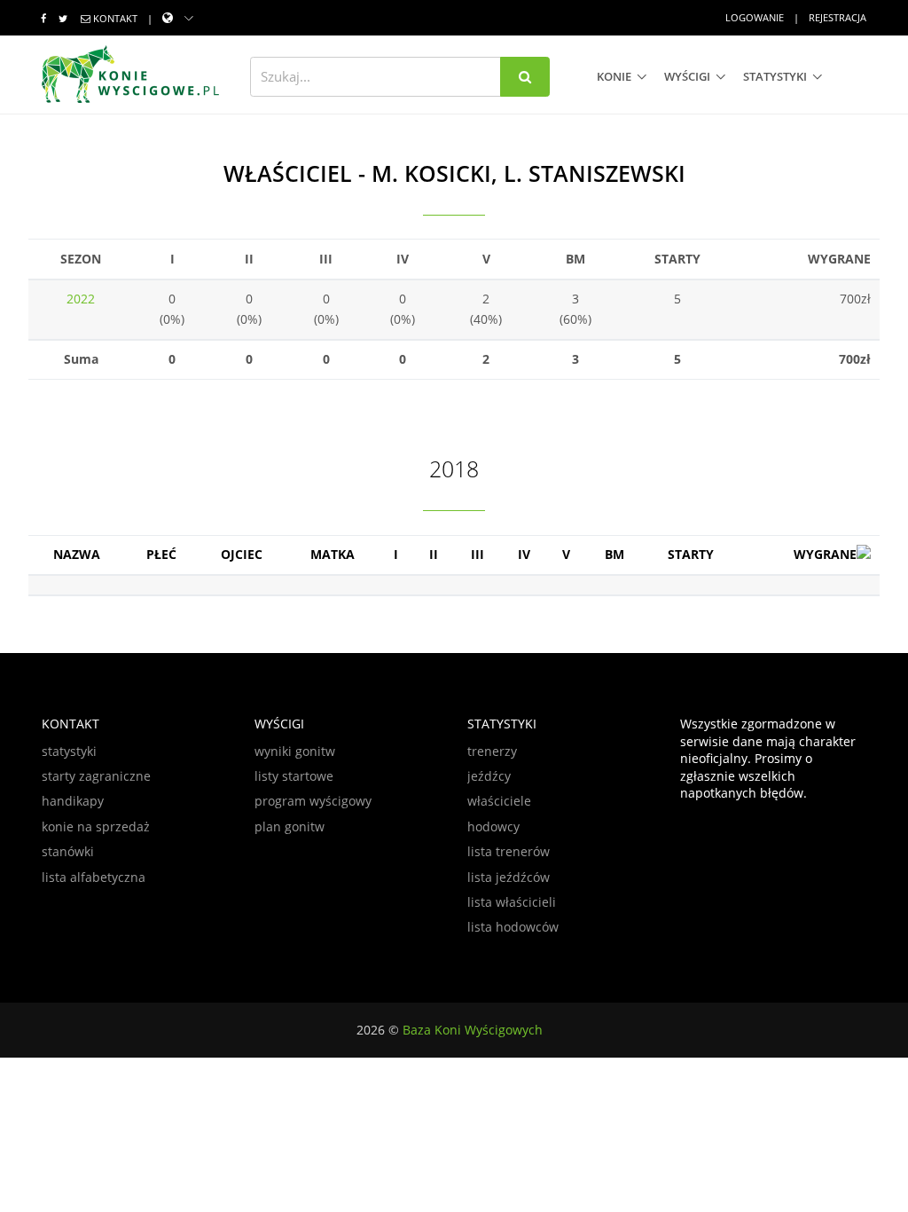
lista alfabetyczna (93, 877)
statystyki (775, 76)
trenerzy (492, 751)
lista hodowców (513, 926)
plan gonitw (289, 826)
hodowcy (493, 826)
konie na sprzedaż (96, 826)
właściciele (499, 800)
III (477, 554)
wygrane (825, 554)
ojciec (241, 554)
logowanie (754, 17)
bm (614, 554)
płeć (161, 554)
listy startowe (293, 775)
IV (524, 554)
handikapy (73, 800)
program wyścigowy (313, 800)
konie (614, 76)
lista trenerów (508, 851)
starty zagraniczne (96, 775)
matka (332, 554)
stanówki (68, 851)
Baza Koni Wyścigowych (473, 1029)
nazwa (76, 554)
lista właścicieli (511, 901)
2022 (81, 298)
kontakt (115, 18)
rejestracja (837, 17)
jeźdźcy (489, 775)
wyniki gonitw (294, 751)
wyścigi (687, 76)
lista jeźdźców (508, 877)
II (433, 554)
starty (691, 554)
